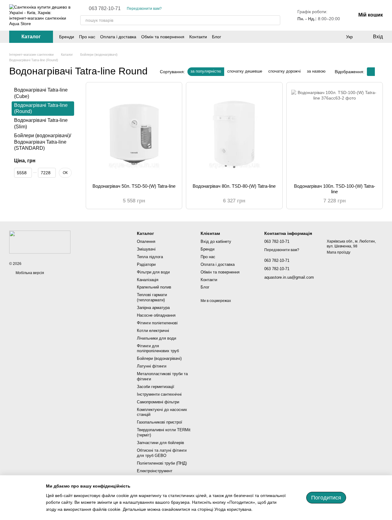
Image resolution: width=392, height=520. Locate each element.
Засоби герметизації (155, 386)
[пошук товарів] (275, 20)
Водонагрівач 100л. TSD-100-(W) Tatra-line (334, 188)
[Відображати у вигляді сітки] (371, 71)
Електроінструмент (154, 471)
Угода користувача (232, 509)
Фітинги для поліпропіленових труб (158, 348)
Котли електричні (153, 330)
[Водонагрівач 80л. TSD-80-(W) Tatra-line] (234, 133)
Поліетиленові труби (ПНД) (162, 463)
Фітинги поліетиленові (157, 323)
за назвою (316, 71)
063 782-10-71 (105, 8)
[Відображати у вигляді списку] (379, 71)
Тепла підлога (150, 256)
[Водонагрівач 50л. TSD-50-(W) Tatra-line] (134, 133)
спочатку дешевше (244, 71)
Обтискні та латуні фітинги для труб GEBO (162, 453)
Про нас (87, 36)
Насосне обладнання (156, 315)
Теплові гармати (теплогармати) (152, 297)
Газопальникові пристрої (159, 422)
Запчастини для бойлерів (160, 442)
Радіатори (146, 264)
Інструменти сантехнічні (159, 394)
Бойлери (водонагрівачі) (159, 358)
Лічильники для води (156, 338)
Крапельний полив (154, 287)
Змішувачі (146, 249)
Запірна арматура (153, 307)
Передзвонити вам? (144, 8)
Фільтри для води (153, 272)
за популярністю (205, 71)
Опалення (146, 241)
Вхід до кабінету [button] (216, 241)
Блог (216, 36)
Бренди (66, 36)
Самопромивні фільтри (158, 402)
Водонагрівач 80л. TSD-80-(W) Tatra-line (234, 186)
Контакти (198, 36)
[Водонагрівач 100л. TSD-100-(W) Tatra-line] (334, 133)
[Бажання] (337, 37)
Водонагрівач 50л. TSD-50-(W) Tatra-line (133, 186)
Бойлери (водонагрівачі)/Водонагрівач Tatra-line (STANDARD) (42, 142)
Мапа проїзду (338, 252)
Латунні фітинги (151, 366)
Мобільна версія (29, 273)
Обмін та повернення (162, 36)
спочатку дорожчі (284, 71)
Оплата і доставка (118, 36)
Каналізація (147, 279)
